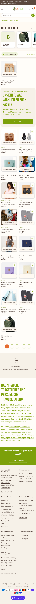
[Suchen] (33, 15)
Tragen (16, 20)
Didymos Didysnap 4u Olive (7, 337)
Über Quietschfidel (7, 506)
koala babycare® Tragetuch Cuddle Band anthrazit (8, 257)
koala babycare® (6, 200)
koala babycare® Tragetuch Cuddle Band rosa (8, 203)
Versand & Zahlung (7, 512)
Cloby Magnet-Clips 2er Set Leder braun (8, 150)
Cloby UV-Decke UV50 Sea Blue (9, 177)
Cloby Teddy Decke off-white (26, 283)
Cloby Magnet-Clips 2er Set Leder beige (8, 82)
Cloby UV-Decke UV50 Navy (25, 257)
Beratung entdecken (18, 122)
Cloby (3, 79)
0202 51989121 (6, 480)
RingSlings (30, 438)
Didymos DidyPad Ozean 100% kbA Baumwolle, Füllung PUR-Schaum (8, 310)
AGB (2, 524)
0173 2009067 (5, 483)
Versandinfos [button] (23, 517)
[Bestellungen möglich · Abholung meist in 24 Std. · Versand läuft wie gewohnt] (18, 2)
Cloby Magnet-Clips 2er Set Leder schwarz (26, 203)
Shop (10, 20)
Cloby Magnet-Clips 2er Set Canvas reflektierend (26, 150)
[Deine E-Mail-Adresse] (15, 573)
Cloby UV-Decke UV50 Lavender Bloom (8, 283)
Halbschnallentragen (18, 438)
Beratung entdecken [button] (18, 460)
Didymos (3, 307)
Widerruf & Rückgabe (8, 515)
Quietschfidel (23, 174)
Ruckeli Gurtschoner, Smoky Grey (25, 230)
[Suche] (29, 9)
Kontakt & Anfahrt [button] (7, 492)
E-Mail (3, 569)
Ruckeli (21, 227)
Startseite (4, 20)
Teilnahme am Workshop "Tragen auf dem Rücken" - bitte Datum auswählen (27, 177)
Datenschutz (5, 521)
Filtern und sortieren (10, 54)
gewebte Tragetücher (12, 440)
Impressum (5, 527)
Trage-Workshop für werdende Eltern (7, 230)
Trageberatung (6, 509)
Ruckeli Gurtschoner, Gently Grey (25, 310)
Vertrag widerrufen (7, 518)
